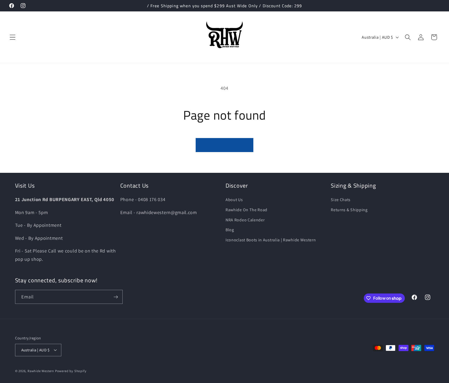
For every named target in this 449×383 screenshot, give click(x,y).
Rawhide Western (41, 371)
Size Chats (341, 199)
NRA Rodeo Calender (245, 220)
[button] (12, 37)
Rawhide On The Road (246, 210)
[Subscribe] (115, 297)
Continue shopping (224, 145)
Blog (230, 229)
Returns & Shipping (349, 210)
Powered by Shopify (71, 371)
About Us (234, 199)
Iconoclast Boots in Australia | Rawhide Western (271, 240)
